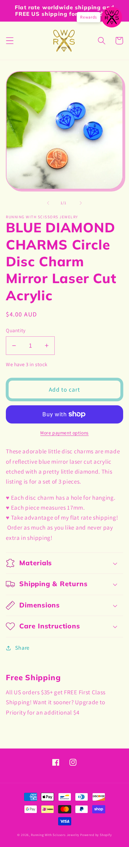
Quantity (16, 330)
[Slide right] (80, 202)
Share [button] (22, 647)
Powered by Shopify (96, 835)
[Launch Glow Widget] (111, 17)
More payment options (64, 433)
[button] (10, 40)
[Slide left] (48, 202)
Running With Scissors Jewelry (55, 835)
